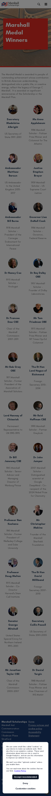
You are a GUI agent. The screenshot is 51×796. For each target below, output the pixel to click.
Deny (25, 783)
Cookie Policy (20, 771)
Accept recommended (25, 777)
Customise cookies (25, 789)
